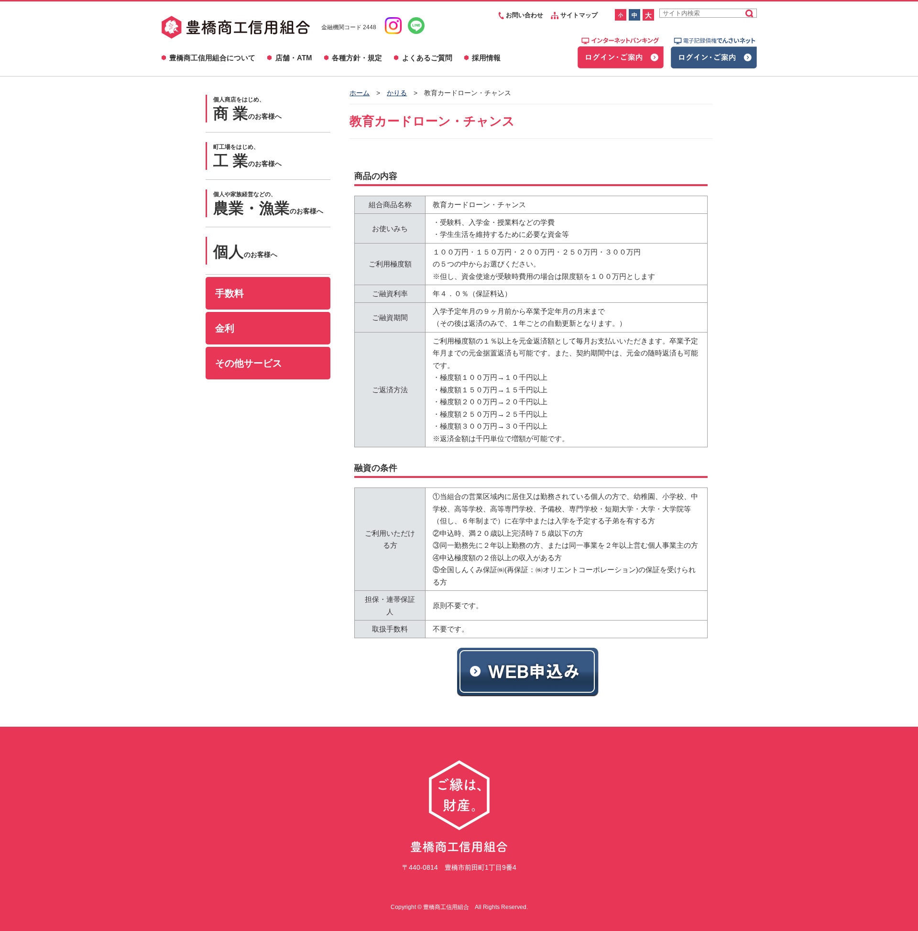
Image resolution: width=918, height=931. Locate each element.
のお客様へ (247, 109)
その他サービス (248, 363)
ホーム (360, 93)
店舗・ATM (293, 58)
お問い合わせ (523, 15)
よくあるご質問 (427, 58)
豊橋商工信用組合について (212, 58)
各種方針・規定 (357, 58)
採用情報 (486, 58)
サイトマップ (578, 15)
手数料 (229, 293)
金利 (224, 328)
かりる (397, 93)
